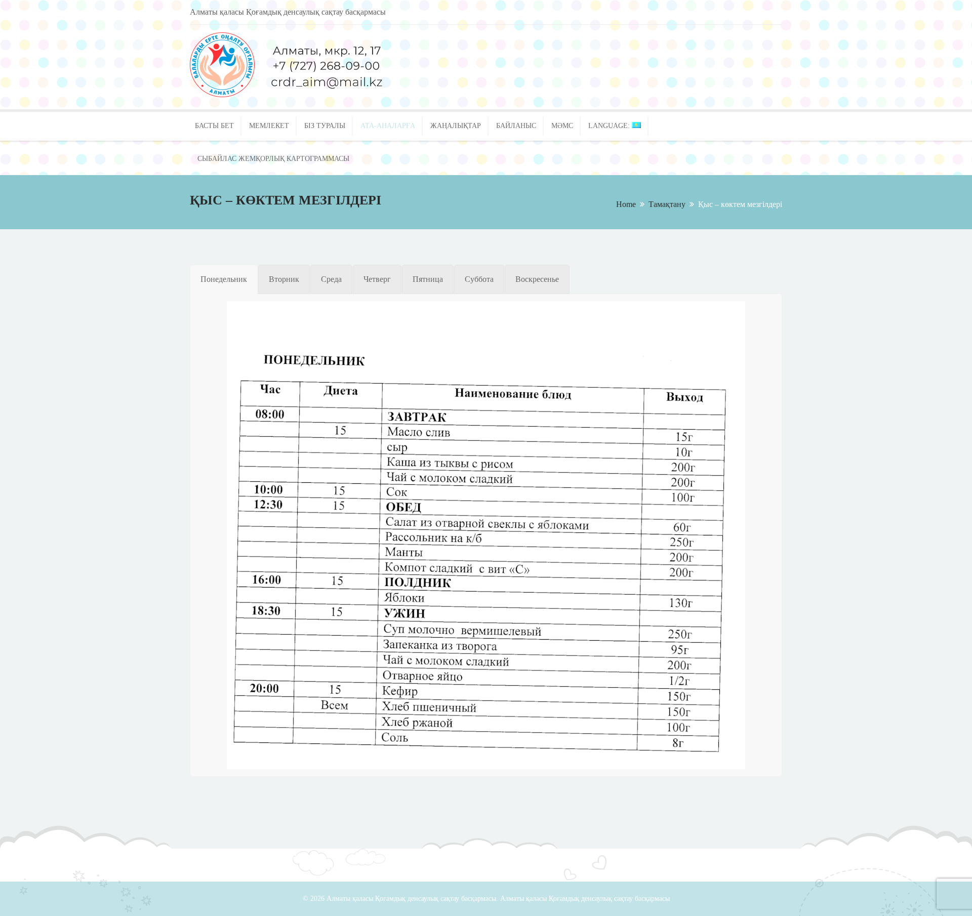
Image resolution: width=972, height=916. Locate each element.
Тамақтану (667, 204)
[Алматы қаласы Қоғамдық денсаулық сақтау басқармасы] (316, 94)
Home (626, 204)
